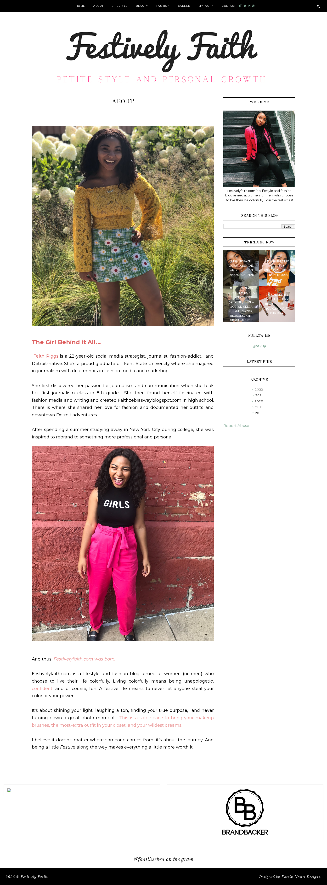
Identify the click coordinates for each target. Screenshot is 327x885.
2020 (259, 401)
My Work (206, 5)
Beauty (142, 5)
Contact (229, 5)
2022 (259, 389)
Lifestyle (120, 5)
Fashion (163, 5)
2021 (259, 395)
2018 (259, 413)
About (98, 5)
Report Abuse (236, 425)
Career (184, 5)
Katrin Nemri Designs (300, 877)
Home (80, 5)
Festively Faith (34, 877)
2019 (259, 407)
